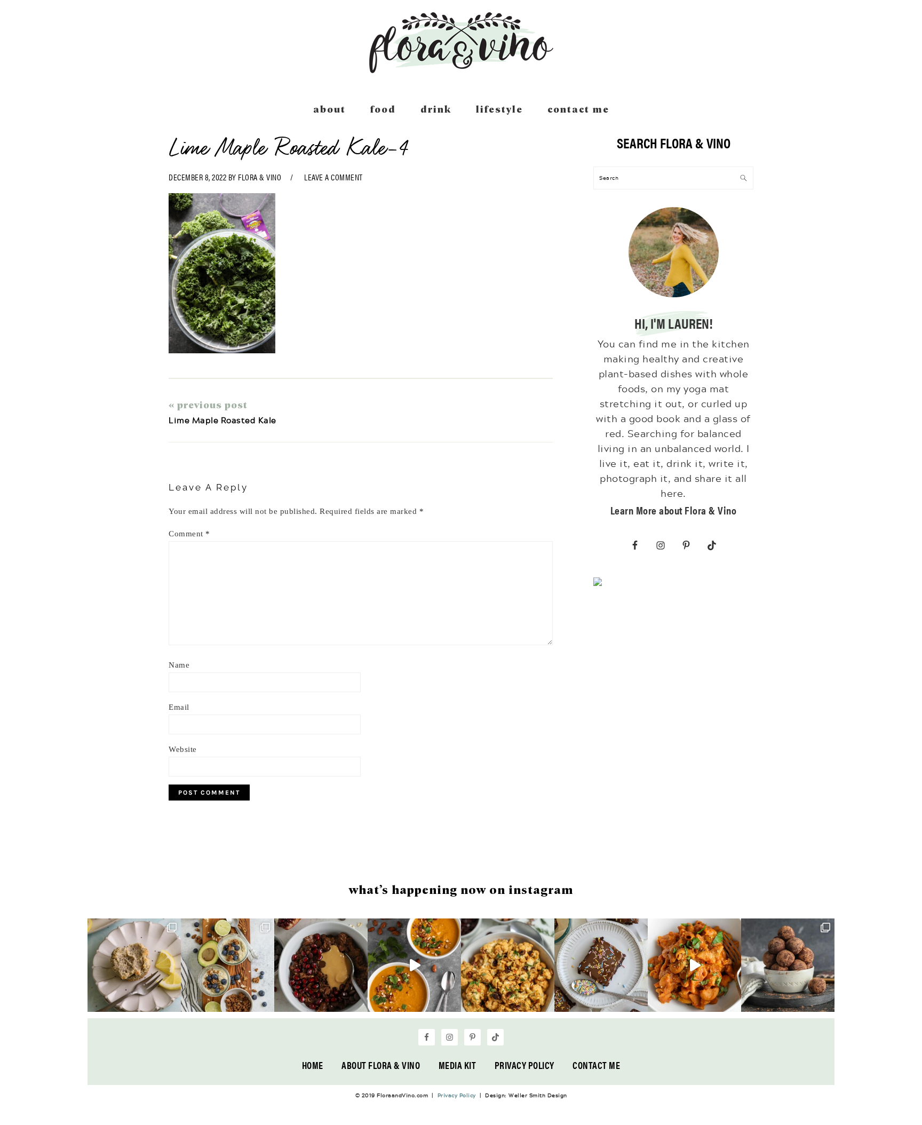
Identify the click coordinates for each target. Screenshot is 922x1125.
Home (312, 1065)
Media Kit (457, 1065)
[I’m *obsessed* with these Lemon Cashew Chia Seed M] (134, 965)
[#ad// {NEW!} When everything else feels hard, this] (414, 965)
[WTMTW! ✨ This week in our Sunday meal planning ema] (227, 965)
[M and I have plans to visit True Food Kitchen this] (507, 965)
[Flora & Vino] (461, 69)
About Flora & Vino (380, 1065)
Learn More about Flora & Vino (673, 510)
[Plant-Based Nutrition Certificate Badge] (597, 584)
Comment (189, 533)
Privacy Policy (524, 1065)
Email (179, 707)
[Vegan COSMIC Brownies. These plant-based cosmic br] (601, 965)
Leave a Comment (333, 177)
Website (183, 749)
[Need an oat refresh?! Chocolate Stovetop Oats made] (321, 965)
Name (179, 665)
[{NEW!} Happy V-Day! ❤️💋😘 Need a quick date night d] (694, 965)
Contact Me (596, 1065)
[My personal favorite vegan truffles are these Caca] (787, 965)
